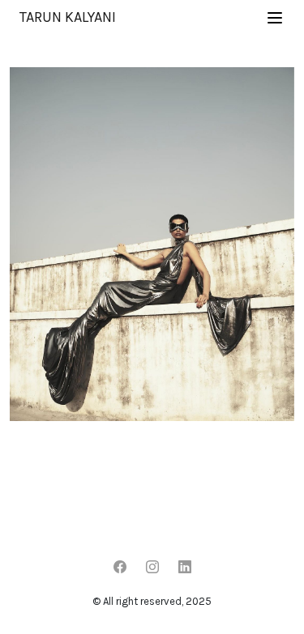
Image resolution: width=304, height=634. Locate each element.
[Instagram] (152, 567)
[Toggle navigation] (275, 18)
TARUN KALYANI (67, 17)
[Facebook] (119, 567)
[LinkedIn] (184, 567)
